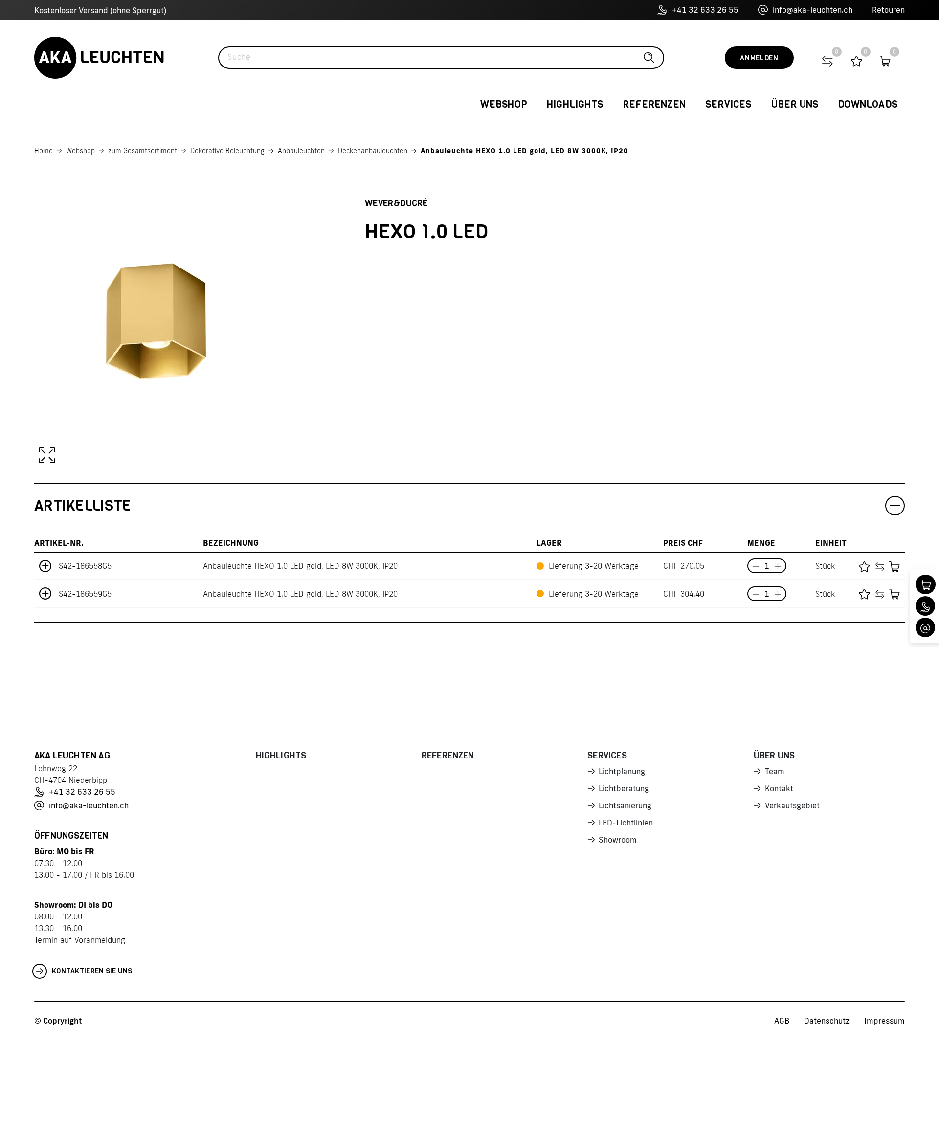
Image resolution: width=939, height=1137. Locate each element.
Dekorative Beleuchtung (227, 150)
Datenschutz (827, 1021)
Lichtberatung (624, 788)
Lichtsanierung (625, 805)
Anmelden (759, 58)
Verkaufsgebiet (792, 805)
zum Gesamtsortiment (142, 150)
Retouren (888, 10)
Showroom (618, 840)
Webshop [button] (503, 104)
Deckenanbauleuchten (372, 150)
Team (774, 771)
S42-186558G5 (85, 566)
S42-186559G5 (85, 594)
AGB (781, 1021)
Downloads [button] (867, 104)
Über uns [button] (795, 104)
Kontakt (779, 788)
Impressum (884, 1021)
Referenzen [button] (654, 104)
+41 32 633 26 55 (705, 10)
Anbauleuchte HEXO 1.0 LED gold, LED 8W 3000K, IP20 (524, 150)
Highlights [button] (575, 104)
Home (43, 150)
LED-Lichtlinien (626, 822)
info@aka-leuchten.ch (812, 10)
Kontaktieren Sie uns (92, 971)
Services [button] (728, 104)
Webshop (80, 150)
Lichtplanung (622, 771)
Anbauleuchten (301, 150)
